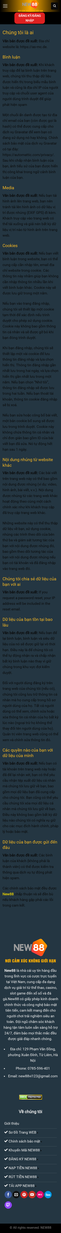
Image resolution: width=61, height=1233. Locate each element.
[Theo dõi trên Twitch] (8, 1205)
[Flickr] (40, 1194)
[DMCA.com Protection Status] (30, 1097)
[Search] (54, 6)
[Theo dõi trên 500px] (48, 1194)
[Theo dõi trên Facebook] (8, 1194)
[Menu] (5, 6)
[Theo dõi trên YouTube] (32, 1194)
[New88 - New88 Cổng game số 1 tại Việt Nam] (30, 6)
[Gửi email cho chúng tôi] (16, 1194)
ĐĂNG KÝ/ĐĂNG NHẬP (30, 18)
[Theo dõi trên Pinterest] (24, 1194)
